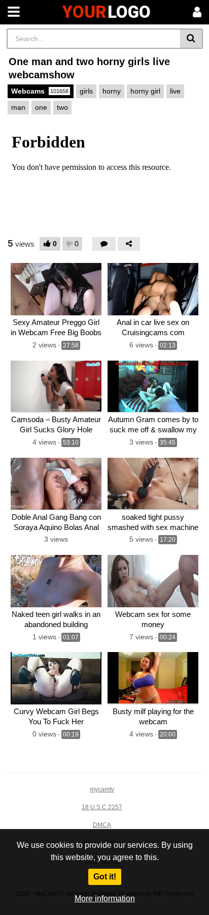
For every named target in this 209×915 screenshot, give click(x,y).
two (62, 107)
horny (111, 91)
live (175, 91)
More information (105, 898)
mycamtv (102, 789)
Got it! (104, 876)
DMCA (102, 825)
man (18, 107)
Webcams (39, 91)
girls (86, 91)
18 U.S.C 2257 (102, 807)
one (41, 107)
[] (191, 38)
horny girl (145, 91)
